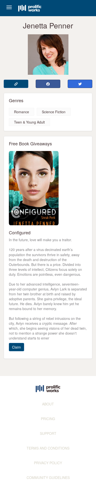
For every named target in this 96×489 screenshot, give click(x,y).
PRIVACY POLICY (48, 462)
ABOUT (48, 403)
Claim (16, 347)
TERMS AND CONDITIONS (48, 448)
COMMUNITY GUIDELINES (48, 477)
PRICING (48, 418)
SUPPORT (48, 433)
